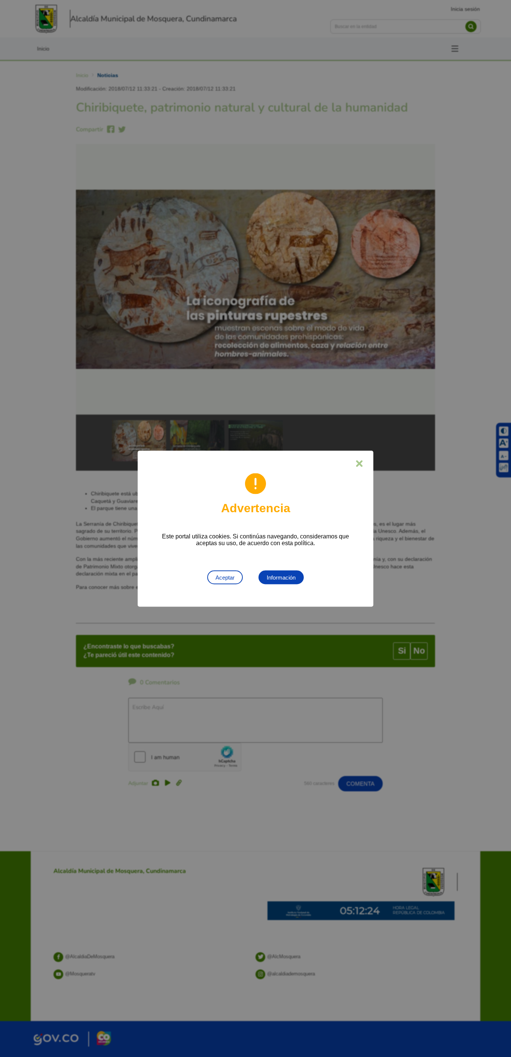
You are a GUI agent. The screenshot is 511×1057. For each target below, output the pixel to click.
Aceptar (225, 577)
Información (281, 577)
